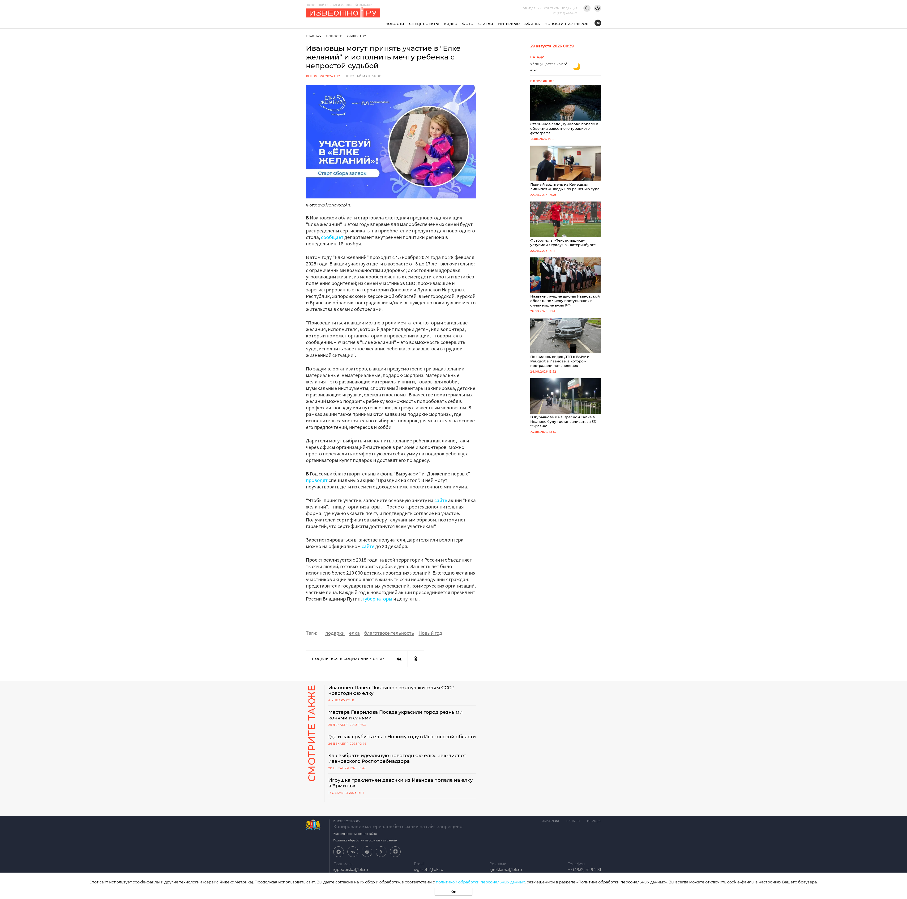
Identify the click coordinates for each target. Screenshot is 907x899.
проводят (317, 480)
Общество (356, 36)
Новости (395, 24)
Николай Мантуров (363, 76)
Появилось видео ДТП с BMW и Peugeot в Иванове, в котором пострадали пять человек (559, 361)
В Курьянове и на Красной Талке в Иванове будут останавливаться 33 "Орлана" (563, 421)
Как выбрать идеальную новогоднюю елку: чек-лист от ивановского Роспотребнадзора (397, 758)
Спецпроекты (424, 24)
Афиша (532, 24)
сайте (441, 500)
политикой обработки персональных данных (480, 882)
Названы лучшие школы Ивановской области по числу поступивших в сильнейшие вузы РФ (565, 300)
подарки (335, 633)
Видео (451, 24)
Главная (314, 36)
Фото (468, 24)
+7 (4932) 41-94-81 (565, 13)
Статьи (485, 24)
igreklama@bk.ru (505, 869)
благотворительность (389, 633)
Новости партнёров (567, 24)
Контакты (552, 8)
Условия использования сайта (355, 834)
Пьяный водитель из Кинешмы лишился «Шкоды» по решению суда (564, 186)
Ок (453, 892)
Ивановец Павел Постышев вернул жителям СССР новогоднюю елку (391, 690)
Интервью (509, 24)
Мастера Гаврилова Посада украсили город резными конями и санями (395, 715)
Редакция (570, 8)
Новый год (430, 633)
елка (354, 633)
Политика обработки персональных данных (365, 840)
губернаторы (378, 598)
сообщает (332, 237)
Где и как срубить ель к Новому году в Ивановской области (402, 736)
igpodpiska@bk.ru (350, 869)
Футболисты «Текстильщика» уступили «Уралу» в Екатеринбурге (563, 242)
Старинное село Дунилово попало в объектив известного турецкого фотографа (564, 128)
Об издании (532, 8)
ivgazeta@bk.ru (428, 869)
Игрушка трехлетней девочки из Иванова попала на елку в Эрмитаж (400, 783)
